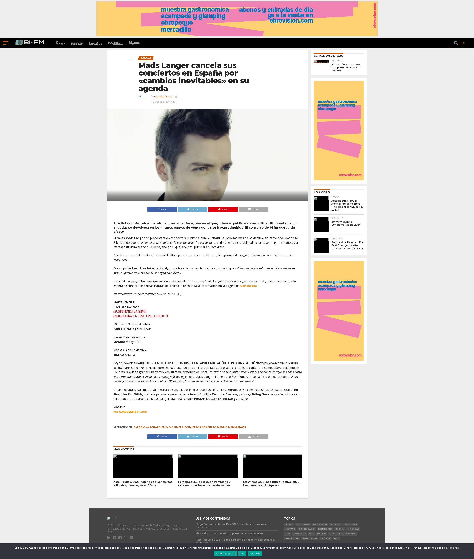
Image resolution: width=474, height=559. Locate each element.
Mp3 (311, 534)
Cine (331, 534)
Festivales (350, 524)
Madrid (222, 427)
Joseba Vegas (164, 96)
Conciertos (192, 427)
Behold (155, 427)
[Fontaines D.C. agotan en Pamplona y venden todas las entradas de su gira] (207, 457)
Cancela (177, 427)
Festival (290, 529)
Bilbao (166, 427)
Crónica (325, 538)
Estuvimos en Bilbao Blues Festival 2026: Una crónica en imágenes (271, 483)
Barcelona (141, 427)
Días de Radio (307, 529)
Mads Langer (237, 427)
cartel (340, 529)
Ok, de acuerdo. (225, 553)
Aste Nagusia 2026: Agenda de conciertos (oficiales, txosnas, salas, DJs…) (142, 483)
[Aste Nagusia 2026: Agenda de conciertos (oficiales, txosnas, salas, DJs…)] (143, 457)
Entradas (353, 529)
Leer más (254, 553)
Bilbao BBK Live (346, 534)
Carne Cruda (309, 538)
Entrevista (303, 524)
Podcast (335, 524)
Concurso (209, 427)
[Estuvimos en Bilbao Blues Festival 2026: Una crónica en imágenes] (272, 457)
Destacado (320, 524)
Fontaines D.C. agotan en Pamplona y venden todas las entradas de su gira (204, 483)
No (242, 553)
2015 (336, 538)
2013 (287, 534)
